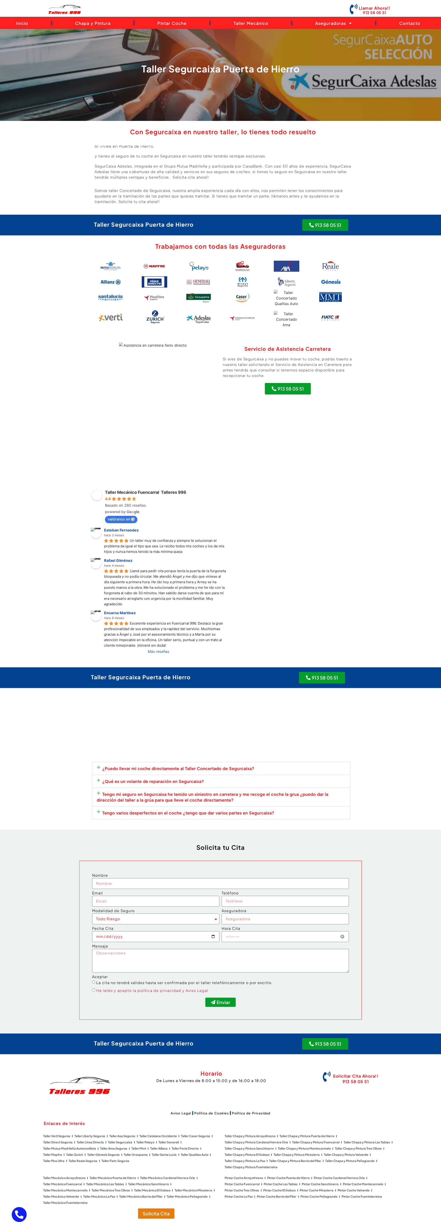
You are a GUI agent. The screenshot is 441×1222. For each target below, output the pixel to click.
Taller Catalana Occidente (158, 1136)
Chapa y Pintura (92, 23)
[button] (221, 768)
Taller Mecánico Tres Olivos (111, 1190)
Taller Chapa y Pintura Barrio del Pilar (295, 1161)
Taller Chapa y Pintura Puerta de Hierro (307, 1136)
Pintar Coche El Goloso (279, 1190)
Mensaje (100, 946)
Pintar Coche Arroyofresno (244, 1178)
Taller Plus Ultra (54, 1161)
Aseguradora (234, 911)
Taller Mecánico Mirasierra (193, 1190)
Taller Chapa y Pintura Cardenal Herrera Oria (256, 1142)
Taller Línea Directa (90, 1142)
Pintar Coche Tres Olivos (242, 1190)
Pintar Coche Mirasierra (317, 1190)
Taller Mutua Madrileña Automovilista (69, 1148)
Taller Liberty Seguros (89, 1136)
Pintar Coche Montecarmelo (363, 1184)
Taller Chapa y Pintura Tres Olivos (358, 1148)
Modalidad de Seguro (113, 911)
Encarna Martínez (120, 613)
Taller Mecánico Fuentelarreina (65, 1203)
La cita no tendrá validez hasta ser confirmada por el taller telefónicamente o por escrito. (184, 982)
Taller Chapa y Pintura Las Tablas (367, 1142)
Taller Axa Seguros (122, 1136)
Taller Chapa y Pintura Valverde (346, 1154)
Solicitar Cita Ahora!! (355, 1076)
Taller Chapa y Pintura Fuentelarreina (251, 1167)
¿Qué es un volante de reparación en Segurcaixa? (153, 781)
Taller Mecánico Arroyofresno (64, 1178)
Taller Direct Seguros (58, 1142)
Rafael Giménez (118, 560)
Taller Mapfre (52, 1154)
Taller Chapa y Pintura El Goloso (247, 1154)
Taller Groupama (136, 1154)
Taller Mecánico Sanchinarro (148, 1184)
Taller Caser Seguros (195, 1136)
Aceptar (100, 977)
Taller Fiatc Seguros (115, 1161)
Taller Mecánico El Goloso (152, 1190)
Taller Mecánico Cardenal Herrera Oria (167, 1178)
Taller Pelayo (145, 1142)
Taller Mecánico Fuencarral (62, 1184)
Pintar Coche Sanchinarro (320, 1184)
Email (97, 893)
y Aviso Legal (195, 990)
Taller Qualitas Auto (194, 1154)
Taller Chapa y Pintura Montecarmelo (304, 1148)
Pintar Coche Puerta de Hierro (288, 1178)
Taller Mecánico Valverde (61, 1196)
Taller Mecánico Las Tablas (105, 1184)
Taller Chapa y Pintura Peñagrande (350, 1161)
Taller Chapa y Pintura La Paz (245, 1161)
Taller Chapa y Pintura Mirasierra (297, 1154)
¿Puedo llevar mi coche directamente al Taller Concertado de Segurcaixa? (178, 768)
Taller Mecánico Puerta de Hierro (113, 1178)
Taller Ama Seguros (113, 1148)
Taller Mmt (138, 1148)
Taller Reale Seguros (83, 1161)
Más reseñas (158, 651)
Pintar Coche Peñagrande (318, 1196)
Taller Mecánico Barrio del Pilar (141, 1196)
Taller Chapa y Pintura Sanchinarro (249, 1148)
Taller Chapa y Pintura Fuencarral (315, 1142)
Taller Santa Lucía (164, 1154)
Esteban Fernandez (121, 530)
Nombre (100, 876)
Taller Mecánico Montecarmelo (65, 1190)
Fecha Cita (102, 929)
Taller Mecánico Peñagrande (187, 1196)
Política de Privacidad (251, 1113)
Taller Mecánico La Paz (99, 1196)
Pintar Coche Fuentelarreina (362, 1196)
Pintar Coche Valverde (354, 1190)
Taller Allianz (158, 1148)
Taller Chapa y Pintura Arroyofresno (250, 1136)
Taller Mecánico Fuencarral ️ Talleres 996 (145, 492)
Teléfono (230, 893)
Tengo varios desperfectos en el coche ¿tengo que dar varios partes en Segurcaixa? (188, 812)
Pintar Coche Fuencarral (242, 1184)
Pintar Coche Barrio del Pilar (276, 1196)
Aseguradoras (330, 23)
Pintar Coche (172, 23)
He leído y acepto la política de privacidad (138, 990)
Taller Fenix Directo (185, 1148)
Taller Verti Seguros (56, 1136)
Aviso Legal (181, 1113)
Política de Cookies (211, 1113)
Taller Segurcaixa (120, 1142)
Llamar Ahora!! (374, 8)
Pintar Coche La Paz (239, 1196)
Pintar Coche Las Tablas (281, 1184)
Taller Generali (168, 1142)
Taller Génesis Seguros (103, 1154)
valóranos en (119, 519)
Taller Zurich (74, 1154)
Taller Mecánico (251, 23)
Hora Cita (231, 929)
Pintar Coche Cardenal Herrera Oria (339, 1178)
